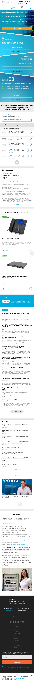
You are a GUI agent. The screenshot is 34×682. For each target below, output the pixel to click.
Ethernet (19, 301)
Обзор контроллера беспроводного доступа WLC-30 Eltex (14, 336)
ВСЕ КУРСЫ (17, 95)
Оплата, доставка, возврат (17, 629)
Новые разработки (11, 212)
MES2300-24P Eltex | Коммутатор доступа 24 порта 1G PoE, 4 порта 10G (16, 132)
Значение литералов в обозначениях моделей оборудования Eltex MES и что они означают (17, 325)
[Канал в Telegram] (13, 622)
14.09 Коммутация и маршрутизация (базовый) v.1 (16, 88)
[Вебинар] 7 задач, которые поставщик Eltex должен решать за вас (15, 497)
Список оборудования (9, 115)
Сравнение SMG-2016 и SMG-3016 (13, 368)
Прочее (9, 304)
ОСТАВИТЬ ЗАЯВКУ (17, 68)
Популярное (14, 310)
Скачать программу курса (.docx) (12, 181)
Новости (17, 640)
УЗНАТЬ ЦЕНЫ (17, 28)
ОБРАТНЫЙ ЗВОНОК (17, 47)
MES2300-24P (11, 135)
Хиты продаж (25, 212)
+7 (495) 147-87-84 (22, 1)
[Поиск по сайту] (29, 8)
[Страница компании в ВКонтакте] (21, 622)
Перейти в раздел (17, 411)
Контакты (17, 645)
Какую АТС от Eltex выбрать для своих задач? (15, 389)
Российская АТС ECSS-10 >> (24, 63)
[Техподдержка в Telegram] (16, 622)
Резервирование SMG (9, 400)
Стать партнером (7, 173)
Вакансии (17, 643)
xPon (13, 301)
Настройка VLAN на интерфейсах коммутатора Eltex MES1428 (13, 347)
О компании (17, 638)
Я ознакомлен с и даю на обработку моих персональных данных (18, 667)
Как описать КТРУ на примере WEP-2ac (15, 378)
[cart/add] (31, 133)
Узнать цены (17, 617)
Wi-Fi (4, 304)
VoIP (29, 301)
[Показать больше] (17, 162)
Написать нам (21, 613)
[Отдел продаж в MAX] (31, 1)
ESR (24, 301)
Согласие (9, 667)
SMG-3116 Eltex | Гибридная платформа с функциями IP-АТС (15, 277)
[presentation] (20, 504)
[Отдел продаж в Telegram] (29, 1)
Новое (5, 310)
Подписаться (17, 662)
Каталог (17, 626)
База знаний (17, 633)
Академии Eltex (26, 540)
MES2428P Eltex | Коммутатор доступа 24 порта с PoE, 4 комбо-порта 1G (16, 150)
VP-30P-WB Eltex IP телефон (10, 238)
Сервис (17, 631)
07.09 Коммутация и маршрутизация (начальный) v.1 (17, 86)
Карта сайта (17, 636)
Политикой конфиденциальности (21, 666)
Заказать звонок (8, 610)
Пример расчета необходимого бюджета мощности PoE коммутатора (16, 358)
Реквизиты (17, 647)
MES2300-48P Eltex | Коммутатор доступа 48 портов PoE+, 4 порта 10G (16, 144)
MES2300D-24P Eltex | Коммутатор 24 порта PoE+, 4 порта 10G (16, 139)
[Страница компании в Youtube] (23, 622)
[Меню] (4, 8)
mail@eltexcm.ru (22, 610)
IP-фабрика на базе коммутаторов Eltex (15, 313)
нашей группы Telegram (19, 544)
